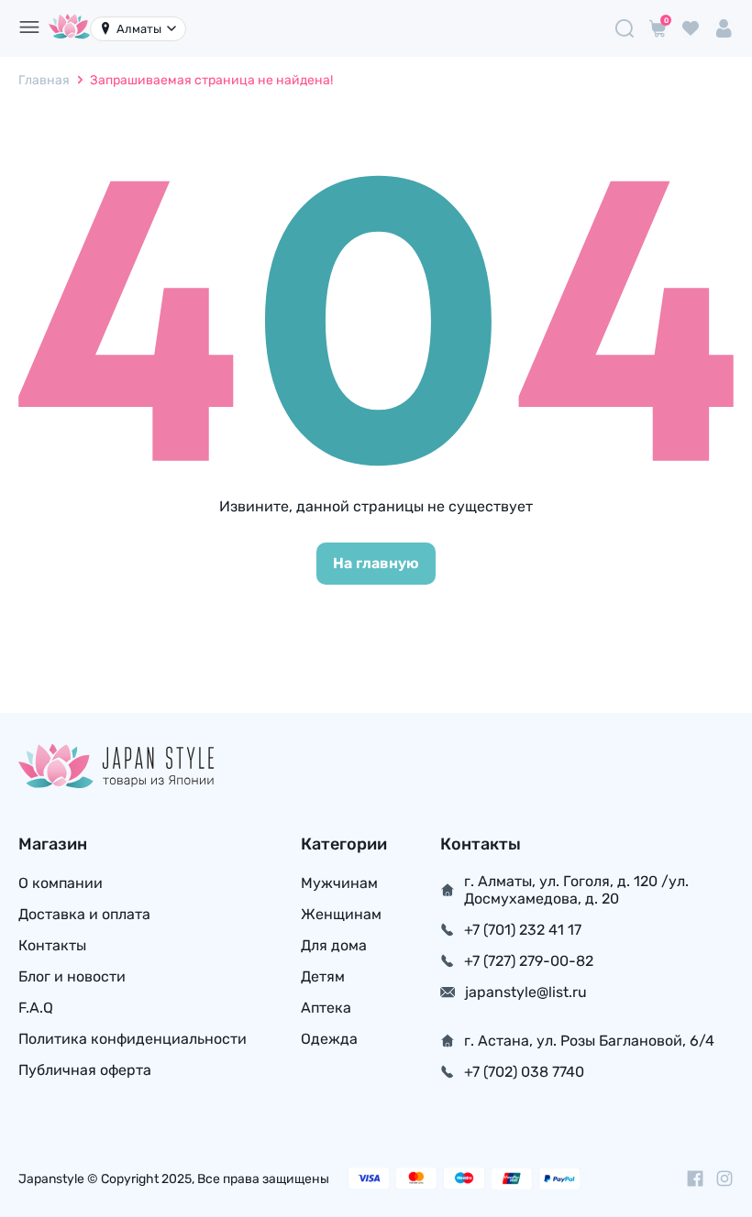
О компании (60, 883)
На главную (376, 563)
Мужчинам (339, 883)
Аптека (326, 1007)
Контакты (52, 945)
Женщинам (341, 914)
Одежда (329, 1038)
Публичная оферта (84, 1070)
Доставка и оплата (84, 914)
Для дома (334, 945)
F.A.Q (35, 1007)
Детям (323, 976)
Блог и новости (72, 976)
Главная (44, 80)
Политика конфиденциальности (132, 1038)
